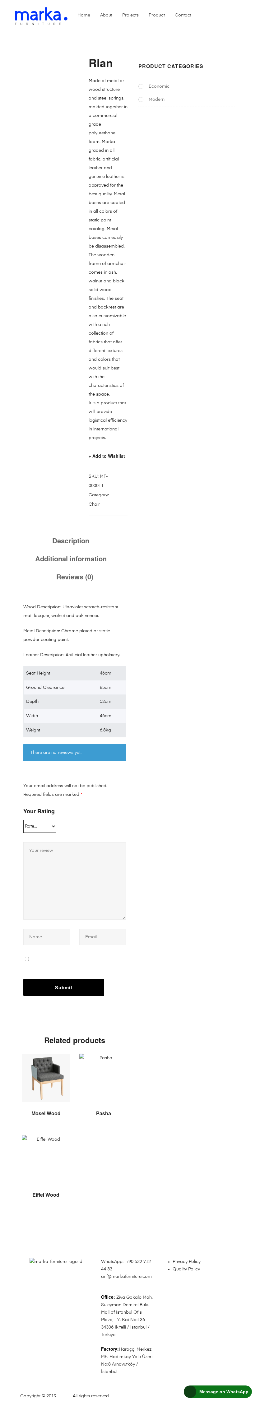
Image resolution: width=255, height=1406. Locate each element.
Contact (183, 15)
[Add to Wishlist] (62, 1061)
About (106, 15)
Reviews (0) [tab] (74, 577)
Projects (130, 15)
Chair (94, 504)
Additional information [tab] (71, 559)
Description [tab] (70, 540)
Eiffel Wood (45, 1194)
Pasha (103, 1113)
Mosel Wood (46, 1113)
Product (157, 15)
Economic (159, 86)
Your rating (39, 811)
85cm (105, 687)
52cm (105, 701)
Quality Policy (186, 1269)
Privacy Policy (187, 1262)
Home (83, 15)
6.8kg (105, 730)
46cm (105, 673)
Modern (157, 99)
